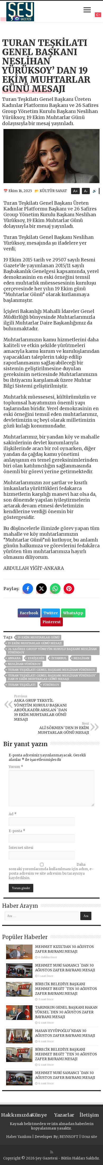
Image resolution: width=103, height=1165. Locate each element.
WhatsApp (73, 613)
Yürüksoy (51, 685)
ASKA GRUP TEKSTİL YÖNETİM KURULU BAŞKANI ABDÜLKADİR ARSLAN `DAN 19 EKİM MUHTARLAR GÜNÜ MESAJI (40, 708)
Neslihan (81, 658)
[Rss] (52, 1152)
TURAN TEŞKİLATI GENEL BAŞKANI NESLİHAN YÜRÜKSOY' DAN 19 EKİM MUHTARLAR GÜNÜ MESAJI (52, 677)
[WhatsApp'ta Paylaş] (55, 588)
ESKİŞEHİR (36, 658)
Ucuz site (89, 1137)
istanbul (59, 658)
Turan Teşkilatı (22, 685)
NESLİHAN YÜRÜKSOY (24, 664)
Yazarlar (64, 1115)
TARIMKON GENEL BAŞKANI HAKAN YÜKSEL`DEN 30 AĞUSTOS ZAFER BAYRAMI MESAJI (66, 1012)
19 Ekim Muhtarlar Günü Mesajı (35, 643)
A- (86, 191)
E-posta (17, 831)
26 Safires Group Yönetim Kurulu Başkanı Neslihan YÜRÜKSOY (52, 650)
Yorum (16, 767)
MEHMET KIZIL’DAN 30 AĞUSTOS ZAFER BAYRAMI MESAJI (64, 949)
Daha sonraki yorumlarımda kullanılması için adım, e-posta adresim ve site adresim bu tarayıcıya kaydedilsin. (51, 871)
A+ (75, 191)
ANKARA (14, 658)
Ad (13, 814)
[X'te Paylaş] (41, 588)
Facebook (29, 613)
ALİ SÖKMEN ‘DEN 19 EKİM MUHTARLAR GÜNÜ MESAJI (63, 728)
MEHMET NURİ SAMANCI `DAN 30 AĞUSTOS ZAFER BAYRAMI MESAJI (65, 967)
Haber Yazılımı (18, 1137)
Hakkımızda (13, 1115)
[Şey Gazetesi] (20, 11)
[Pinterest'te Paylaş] (69, 588)
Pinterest (52, 622)
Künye (39, 1115)
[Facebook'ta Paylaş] (27, 588)
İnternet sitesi (21, 848)
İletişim (89, 1115)
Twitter (51, 613)
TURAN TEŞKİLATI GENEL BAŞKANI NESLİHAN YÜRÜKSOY (51, 670)
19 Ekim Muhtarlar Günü (38, 637)
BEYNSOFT (68, 1137)
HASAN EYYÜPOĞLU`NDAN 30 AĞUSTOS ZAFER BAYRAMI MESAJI (65, 1033)
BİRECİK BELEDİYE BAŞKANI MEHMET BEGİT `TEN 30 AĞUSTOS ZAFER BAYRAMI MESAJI (66, 989)
